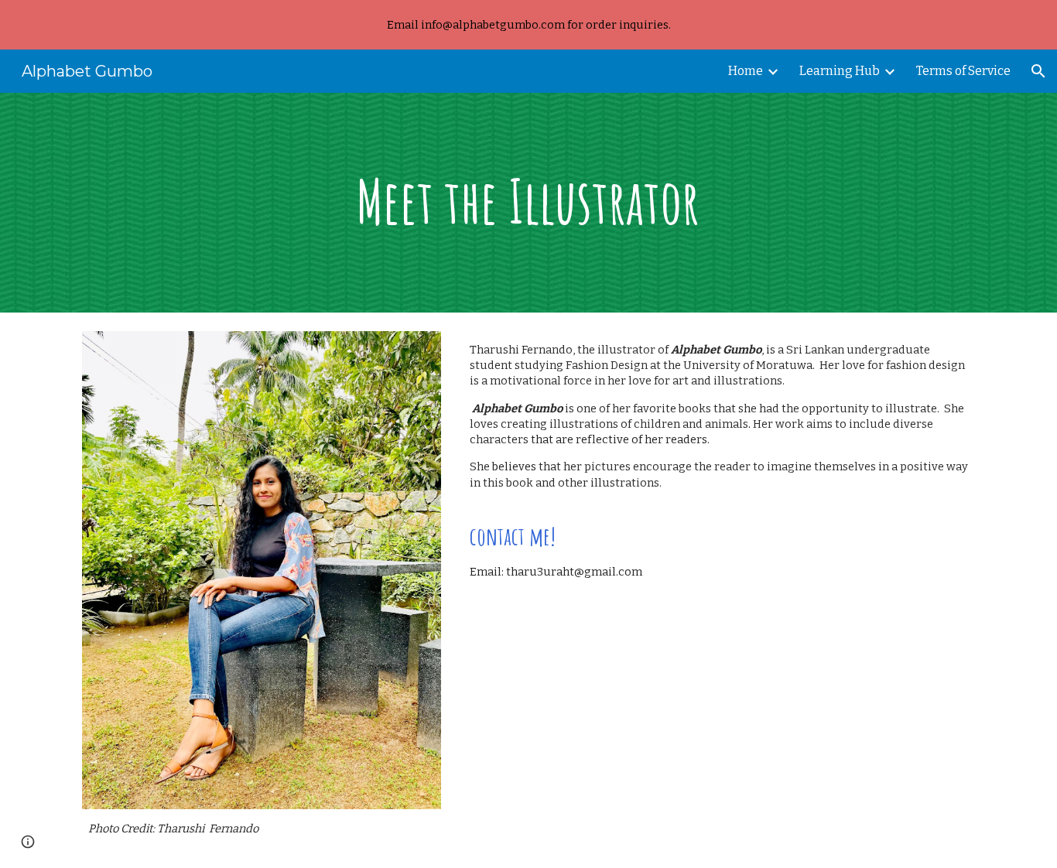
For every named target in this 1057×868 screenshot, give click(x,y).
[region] (528, 25)
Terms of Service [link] (963, 70)
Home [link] (745, 70)
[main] (528, 202)
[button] (1038, 71)
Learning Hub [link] (839, 70)
